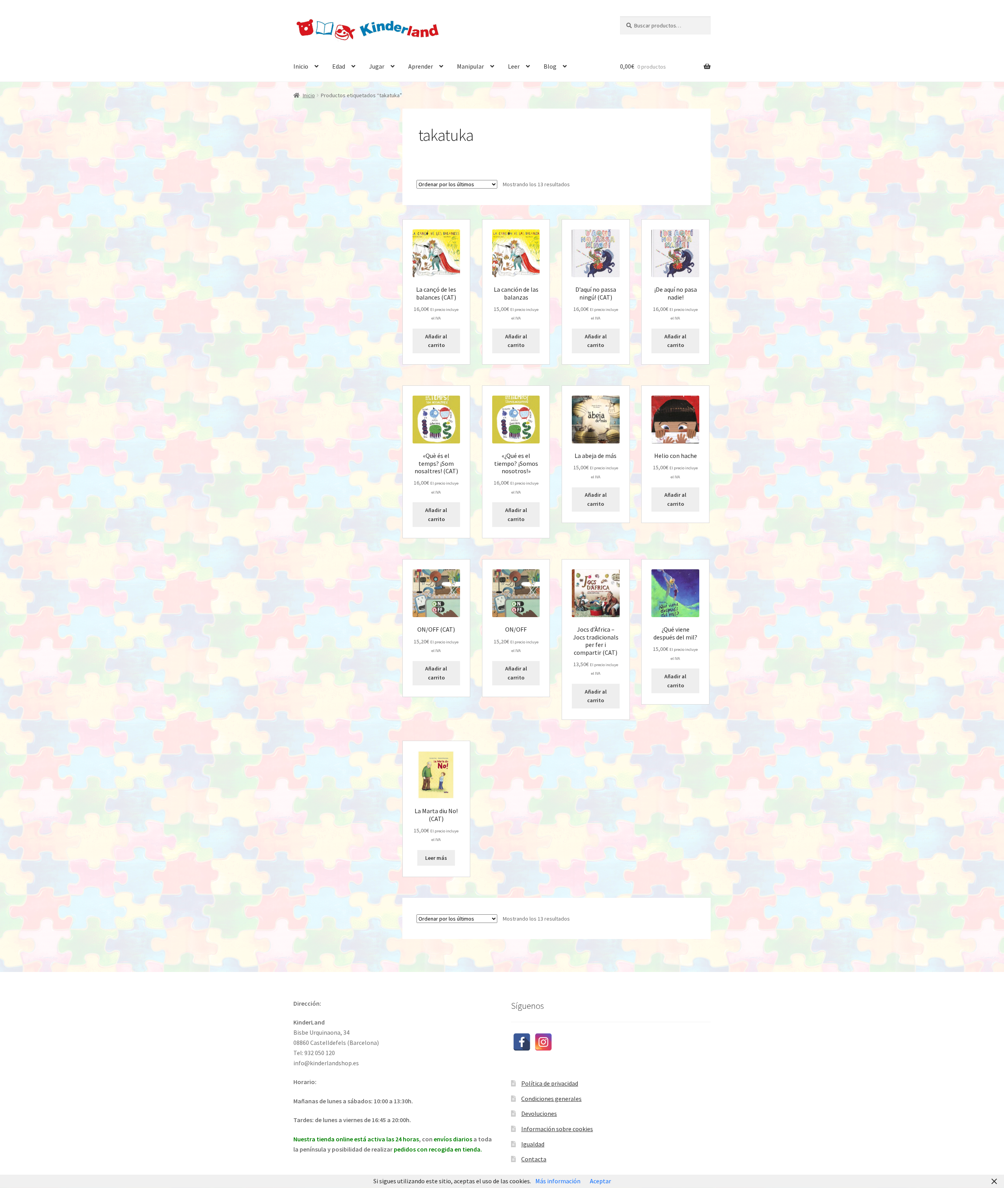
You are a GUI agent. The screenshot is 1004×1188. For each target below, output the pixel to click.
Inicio (300, 66)
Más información (557, 1181)
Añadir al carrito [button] (436, 341)
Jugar (376, 66)
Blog (550, 66)
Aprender (420, 66)
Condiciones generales (551, 1099)
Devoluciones (539, 1113)
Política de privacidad (549, 1083)
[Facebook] (522, 1042)
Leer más (436, 857)
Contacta (533, 1159)
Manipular (470, 66)
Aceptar (600, 1181)
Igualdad (532, 1144)
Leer (514, 66)
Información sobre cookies (557, 1129)
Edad (338, 66)
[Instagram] (543, 1042)
